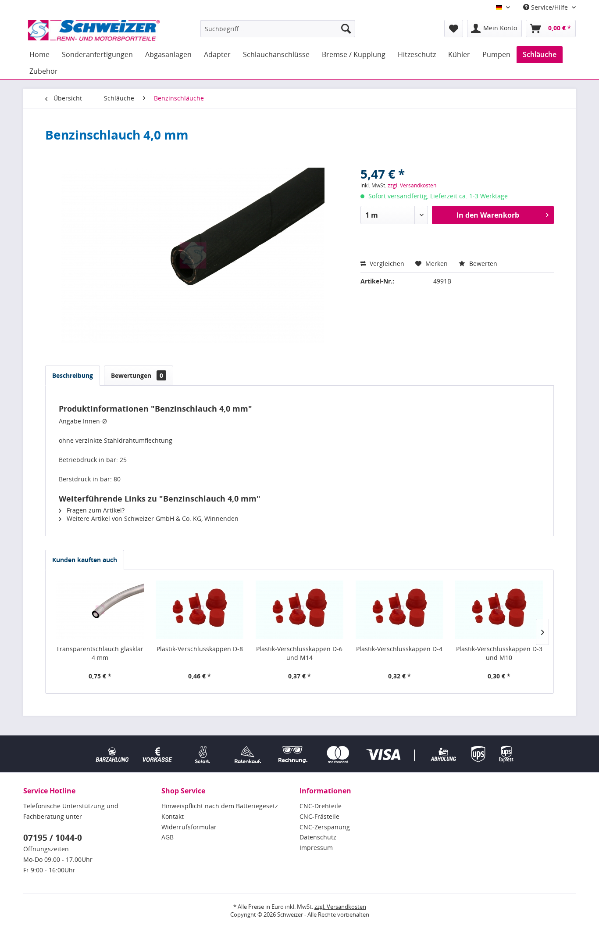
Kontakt (172, 816)
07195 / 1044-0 (52, 837)
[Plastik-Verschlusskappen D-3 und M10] (499, 609)
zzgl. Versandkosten (412, 185)
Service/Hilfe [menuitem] (549, 7)
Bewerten (482, 263)
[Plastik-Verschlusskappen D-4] (399, 609)
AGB (167, 837)
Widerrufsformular (189, 827)
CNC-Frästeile (319, 816)
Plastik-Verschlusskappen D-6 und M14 (299, 653)
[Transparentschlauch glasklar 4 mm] (100, 609)
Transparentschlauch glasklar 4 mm (99, 653)
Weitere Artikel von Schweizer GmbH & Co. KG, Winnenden (152, 518)
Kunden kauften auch (84, 560)
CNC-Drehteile (321, 806)
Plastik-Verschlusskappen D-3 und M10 (499, 653)
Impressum (316, 847)
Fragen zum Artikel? (95, 510)
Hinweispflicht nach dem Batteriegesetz (219, 806)
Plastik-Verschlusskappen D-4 (399, 649)
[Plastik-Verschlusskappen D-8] (200, 609)
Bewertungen (137, 375)
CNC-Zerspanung (325, 827)
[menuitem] (277, 28)
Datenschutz (318, 837)
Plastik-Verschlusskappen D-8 (200, 649)
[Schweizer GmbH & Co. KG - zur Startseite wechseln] (94, 31)
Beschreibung (72, 375)
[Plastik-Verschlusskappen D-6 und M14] (299, 609)
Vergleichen (386, 263)
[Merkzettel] (453, 28)
